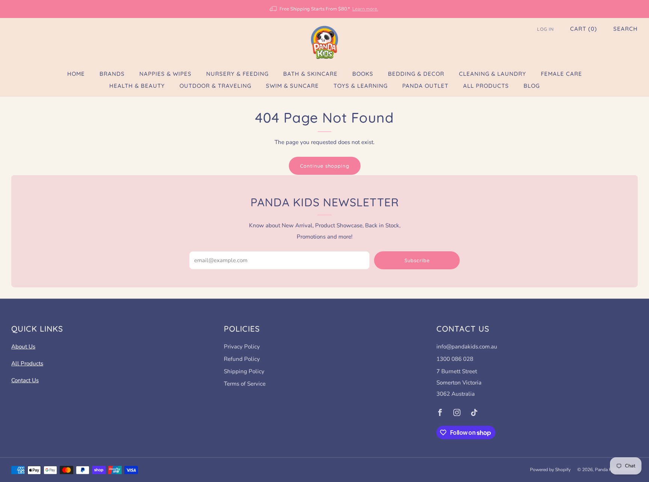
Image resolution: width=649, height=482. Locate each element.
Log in (545, 29)
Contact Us (25, 380)
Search (625, 28)
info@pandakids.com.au (466, 346)
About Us (23, 346)
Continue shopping (324, 166)
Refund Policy (242, 359)
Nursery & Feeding (237, 73)
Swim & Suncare (292, 85)
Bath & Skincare (310, 73)
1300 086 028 (454, 359)
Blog (532, 85)
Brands (112, 73)
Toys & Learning (361, 85)
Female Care (561, 73)
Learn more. (365, 9)
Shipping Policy (244, 371)
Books (362, 73)
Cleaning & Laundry (492, 73)
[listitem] (324, 9)
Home (76, 73)
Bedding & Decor (416, 73)
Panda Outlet (425, 85)
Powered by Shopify (550, 470)
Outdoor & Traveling (215, 85)
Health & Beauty (137, 85)
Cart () (583, 28)
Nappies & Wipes (165, 73)
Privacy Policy (242, 346)
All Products (486, 85)
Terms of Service (245, 383)
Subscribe (417, 260)
